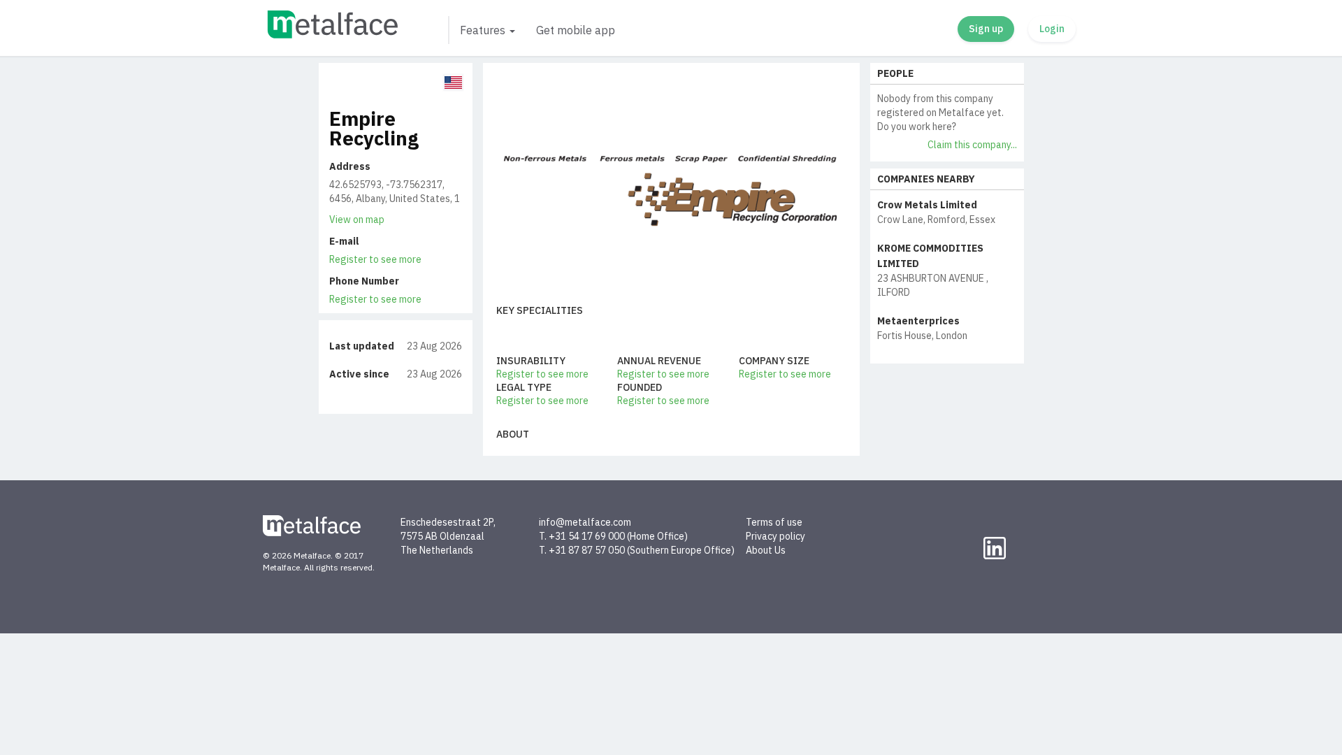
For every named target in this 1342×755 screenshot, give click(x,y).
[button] (487, 30)
